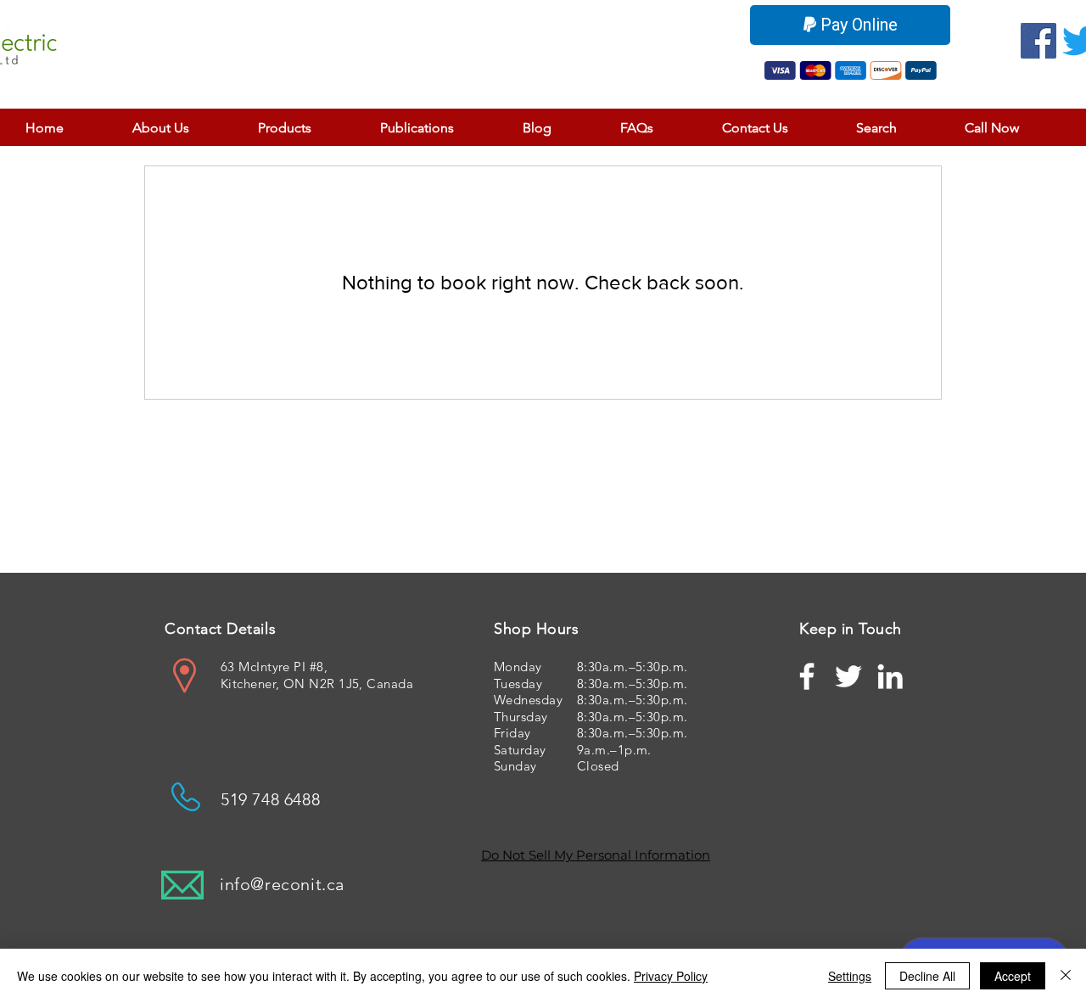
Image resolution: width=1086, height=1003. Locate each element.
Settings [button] (849, 975)
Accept (1012, 975)
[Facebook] (1038, 41)
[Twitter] (848, 676)
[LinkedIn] (890, 676)
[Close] (1065, 975)
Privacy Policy (671, 975)
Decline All (927, 975)
